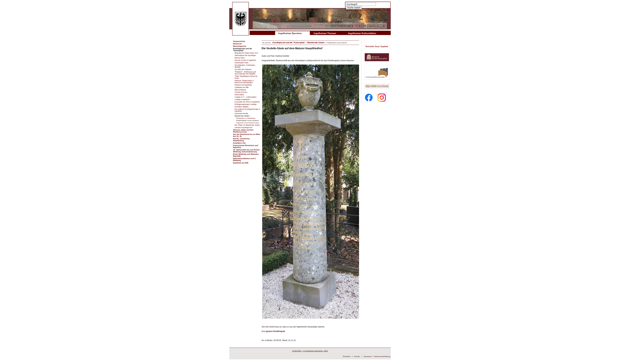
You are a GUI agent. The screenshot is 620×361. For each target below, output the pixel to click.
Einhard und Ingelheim (243, 85)
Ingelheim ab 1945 (240, 163)
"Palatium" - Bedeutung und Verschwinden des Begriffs (245, 73)
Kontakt (357, 356)
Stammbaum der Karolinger (245, 55)
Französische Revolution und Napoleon (245, 146)
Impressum (368, 356)
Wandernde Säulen (242, 116)
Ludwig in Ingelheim (242, 99)
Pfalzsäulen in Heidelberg (245, 118)
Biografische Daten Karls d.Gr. (246, 53)
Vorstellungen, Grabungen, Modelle (245, 66)
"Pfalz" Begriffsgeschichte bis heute (246, 77)
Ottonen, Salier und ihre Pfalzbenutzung (243, 131)
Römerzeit (237, 44)
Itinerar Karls (240, 58)
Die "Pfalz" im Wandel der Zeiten (247, 125)
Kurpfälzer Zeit (239, 143)
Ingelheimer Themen (325, 33)
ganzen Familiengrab (275, 331)
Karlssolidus (239, 95)
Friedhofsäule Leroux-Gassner (247, 120)
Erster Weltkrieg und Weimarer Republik (246, 155)
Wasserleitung (240, 90)
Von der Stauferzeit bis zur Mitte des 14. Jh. (246, 135)
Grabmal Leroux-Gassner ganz (247, 123)
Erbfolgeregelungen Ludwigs (246, 104)
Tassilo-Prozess (241, 92)
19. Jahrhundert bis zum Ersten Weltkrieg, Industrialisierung (246, 151)
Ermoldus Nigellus (242, 107)
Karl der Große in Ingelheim (245, 60)
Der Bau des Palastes (243, 69)
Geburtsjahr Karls (241, 63)
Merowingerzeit (239, 46)
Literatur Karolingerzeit (243, 127)
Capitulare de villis (242, 87)
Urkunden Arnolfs (241, 113)
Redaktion (347, 356)
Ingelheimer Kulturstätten (362, 33)
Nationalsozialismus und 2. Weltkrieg (244, 159)
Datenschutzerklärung (382, 356)
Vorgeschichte (239, 41)
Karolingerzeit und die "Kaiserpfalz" (242, 49)
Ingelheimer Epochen (290, 33)
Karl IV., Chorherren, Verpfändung (241, 140)
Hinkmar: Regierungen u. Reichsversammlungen (244, 81)
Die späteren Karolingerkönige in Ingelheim (247, 110)
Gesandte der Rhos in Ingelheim (247, 102)
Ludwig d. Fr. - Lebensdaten (245, 97)
